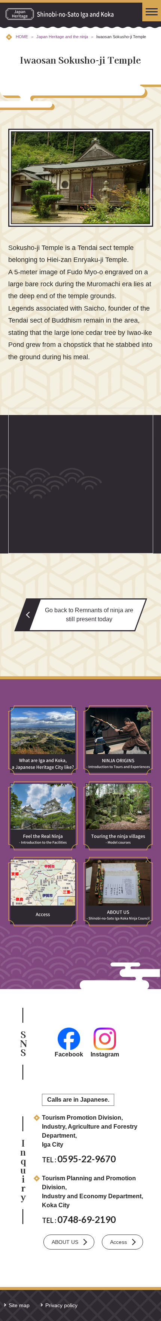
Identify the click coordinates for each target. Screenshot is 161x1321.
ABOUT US (65, 1242)
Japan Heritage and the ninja (62, 36)
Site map (19, 1305)
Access (118, 1242)
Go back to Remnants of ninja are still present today (89, 614)
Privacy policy (61, 1305)
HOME (22, 36)
